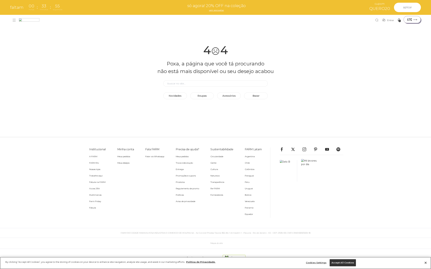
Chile (247, 163)
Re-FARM (215, 188)
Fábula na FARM (97, 182)
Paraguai (249, 175)
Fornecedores (216, 195)
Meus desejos (123, 163)
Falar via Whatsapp (154, 156)
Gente (213, 163)
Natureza (215, 175)
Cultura (214, 169)
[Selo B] (288, 171)
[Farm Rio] (31, 20)
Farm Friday (95, 201)
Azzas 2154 (94, 188)
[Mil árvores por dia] (308, 171)
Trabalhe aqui (96, 175)
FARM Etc (94, 163)
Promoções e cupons (186, 175)
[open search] (378, 20)
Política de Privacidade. (201, 262)
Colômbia (249, 169)
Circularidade (216, 156)
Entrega (180, 169)
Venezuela (250, 201)
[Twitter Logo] (294, 149)
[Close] (425, 262)
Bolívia (248, 195)
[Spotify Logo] (339, 149)
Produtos (180, 182)
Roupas (202, 95)
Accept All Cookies (342, 262)
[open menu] (14, 20)
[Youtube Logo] (328, 149)
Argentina (250, 156)
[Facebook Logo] (283, 149)
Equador (249, 214)
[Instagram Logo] (305, 149)
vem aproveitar (216, 10)
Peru (247, 182)
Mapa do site (216, 243)
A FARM (93, 156)
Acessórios (229, 95)
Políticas (180, 195)
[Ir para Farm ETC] (412, 19)
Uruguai (249, 188)
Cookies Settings (316, 262)
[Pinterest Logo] (317, 149)
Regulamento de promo (187, 188)
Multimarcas (95, 195)
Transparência (217, 182)
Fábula (92, 207)
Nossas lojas (94, 169)
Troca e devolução (184, 163)
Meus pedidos (123, 156)
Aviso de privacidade (185, 201)
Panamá (249, 207)
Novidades (175, 95)
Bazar (256, 95)
